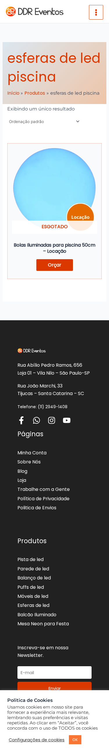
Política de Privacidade (43, 498)
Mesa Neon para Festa (43, 623)
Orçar (54, 265)
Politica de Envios (36, 507)
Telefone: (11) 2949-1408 (42, 407)
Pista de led (30, 559)
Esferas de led (33, 605)
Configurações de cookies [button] (37, 739)
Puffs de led (30, 587)
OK (75, 739)
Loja (21, 480)
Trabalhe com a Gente (43, 489)
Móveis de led (32, 596)
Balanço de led (34, 577)
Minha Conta (32, 452)
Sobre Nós (29, 461)
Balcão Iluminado (36, 614)
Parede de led (33, 568)
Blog (22, 471)
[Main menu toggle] (96, 12)
